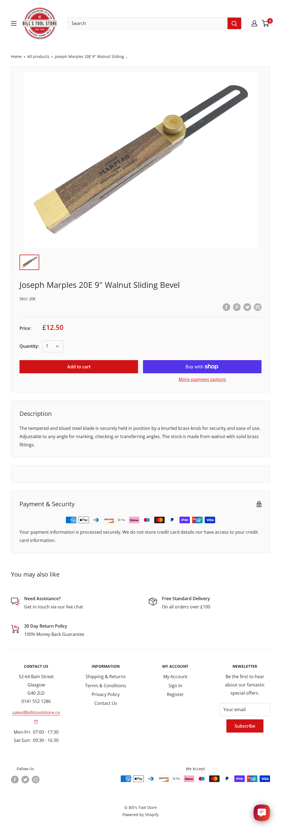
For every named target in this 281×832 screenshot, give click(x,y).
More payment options (202, 379)
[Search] (234, 23)
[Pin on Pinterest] (237, 307)
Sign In (175, 686)
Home (16, 56)
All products (38, 56)
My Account (175, 677)
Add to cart (79, 367)
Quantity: (29, 346)
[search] (147, 23)
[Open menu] (13, 23)
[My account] (254, 23)
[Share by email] (258, 307)
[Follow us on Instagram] (36, 779)
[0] (265, 23)
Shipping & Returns (106, 677)
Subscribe (245, 726)
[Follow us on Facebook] (15, 779)
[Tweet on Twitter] (247, 307)
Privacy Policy (106, 694)
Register (175, 694)
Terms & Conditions (105, 686)
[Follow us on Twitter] (25, 779)
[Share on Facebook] (226, 307)
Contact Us (105, 703)
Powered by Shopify (140, 814)
